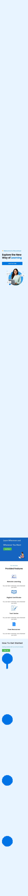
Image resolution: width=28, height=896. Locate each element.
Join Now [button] (7, 549)
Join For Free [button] (12, 263)
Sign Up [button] (6, 650)
